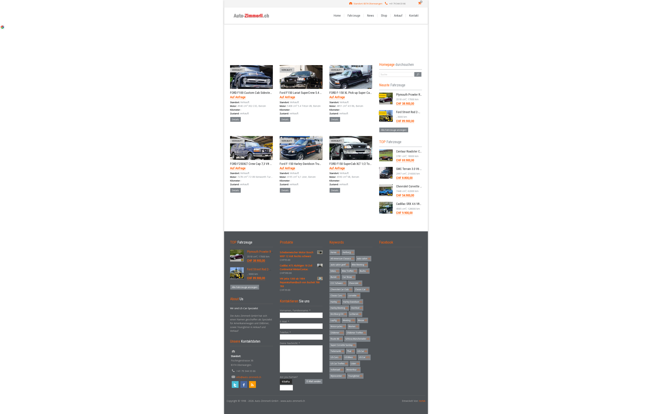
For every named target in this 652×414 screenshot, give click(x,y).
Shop (384, 15)
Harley (335, 301)
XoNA (422, 400)
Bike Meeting (359, 264)
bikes (335, 270)
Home (337, 15)
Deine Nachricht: (290, 343)
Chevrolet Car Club (341, 289)
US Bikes (350, 357)
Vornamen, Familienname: (295, 310)
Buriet (335, 277)
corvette (353, 295)
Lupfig (335, 320)
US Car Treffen (339, 363)
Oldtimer (337, 332)
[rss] (252, 384)
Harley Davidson (352, 301)
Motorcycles (338, 326)
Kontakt (414, 15)
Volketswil (337, 369)
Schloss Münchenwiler (357, 338)
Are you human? (289, 377)
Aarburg (348, 252)
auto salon (363, 258)
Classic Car (361, 289)
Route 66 (336, 338)
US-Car (362, 351)
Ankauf (398, 15)
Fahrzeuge (354, 15)
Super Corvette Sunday (343, 345)
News (370, 15)
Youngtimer (355, 375)
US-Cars (336, 357)
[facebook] (243, 384)
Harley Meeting (339, 307)
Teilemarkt (337, 351)
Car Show (349, 277)
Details (235, 119)
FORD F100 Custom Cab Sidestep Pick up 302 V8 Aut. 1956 (266, 93)
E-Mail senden (314, 381)
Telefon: (285, 332)
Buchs (364, 270)
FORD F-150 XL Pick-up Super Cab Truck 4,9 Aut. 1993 (362, 93)
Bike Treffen (349, 270)
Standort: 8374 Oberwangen (368, 3)
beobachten (257, 131)
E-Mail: (284, 321)
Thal (350, 351)
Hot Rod (356, 307)
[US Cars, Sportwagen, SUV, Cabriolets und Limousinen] (251, 15)
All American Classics (342, 258)
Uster (355, 363)
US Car (364, 357)
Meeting (349, 320)
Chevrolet (355, 283)
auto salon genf (339, 264)
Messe (362, 320)
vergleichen (239, 131)
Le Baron (355, 314)
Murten (353, 326)
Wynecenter (338, 375)
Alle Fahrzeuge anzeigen (393, 129)
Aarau (335, 252)
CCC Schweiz (338, 283)
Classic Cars (338, 295)
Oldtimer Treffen (356, 332)
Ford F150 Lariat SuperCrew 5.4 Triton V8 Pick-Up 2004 (314, 93)
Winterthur (352, 369)
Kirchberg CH (338, 314)
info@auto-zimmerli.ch (248, 377)
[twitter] (235, 384)
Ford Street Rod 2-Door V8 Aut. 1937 (418, 112)
